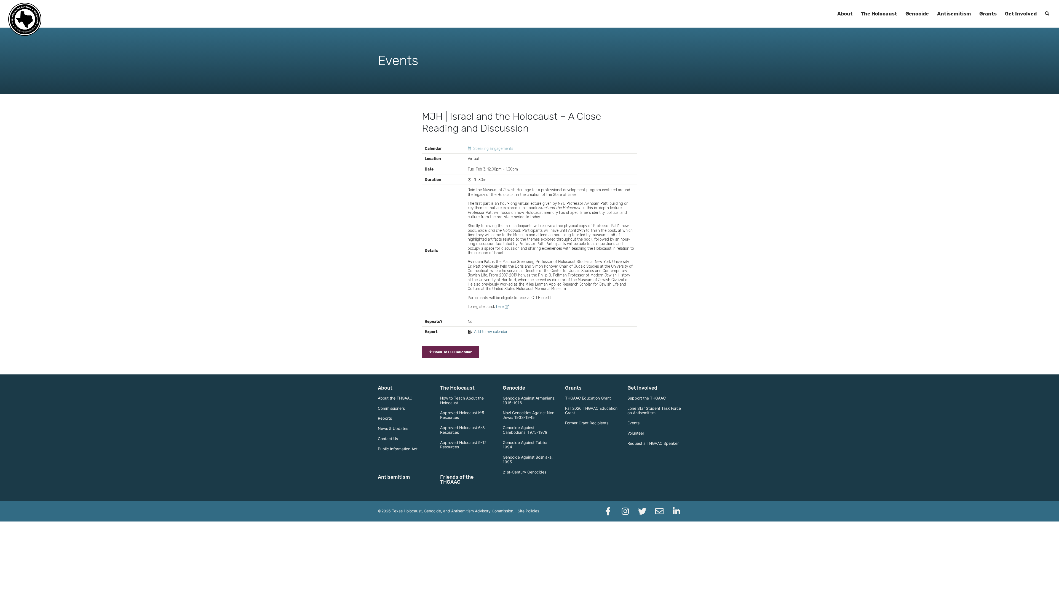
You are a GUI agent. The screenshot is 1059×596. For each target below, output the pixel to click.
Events (633, 423)
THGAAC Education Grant (588, 398)
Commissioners (391, 408)
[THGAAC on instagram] (625, 511)
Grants (988, 14)
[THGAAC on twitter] (642, 511)
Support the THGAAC (646, 398)
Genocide (917, 14)
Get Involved (1021, 14)
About (845, 14)
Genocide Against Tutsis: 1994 (525, 444)
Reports (385, 418)
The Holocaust (879, 14)
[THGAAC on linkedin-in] (676, 511)
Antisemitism (954, 14)
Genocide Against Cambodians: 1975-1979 (525, 430)
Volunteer (635, 433)
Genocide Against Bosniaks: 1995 (528, 459)
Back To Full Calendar (452, 352)
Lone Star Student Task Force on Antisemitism (654, 410)
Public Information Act (398, 448)
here (500, 306)
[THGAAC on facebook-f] (608, 511)
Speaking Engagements (493, 148)
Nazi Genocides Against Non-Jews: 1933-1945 (529, 415)
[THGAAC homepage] (24, 19)
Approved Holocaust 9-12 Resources (463, 444)
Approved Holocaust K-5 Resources (462, 415)
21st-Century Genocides (524, 472)
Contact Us (388, 438)
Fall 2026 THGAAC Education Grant (591, 410)
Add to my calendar (490, 331)
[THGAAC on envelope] (659, 511)
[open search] (1047, 14)
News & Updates (393, 428)
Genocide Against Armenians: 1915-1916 (529, 400)
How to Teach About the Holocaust (462, 400)
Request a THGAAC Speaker (653, 443)
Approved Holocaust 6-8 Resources (462, 430)
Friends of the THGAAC (457, 479)
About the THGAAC (395, 398)
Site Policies (528, 511)
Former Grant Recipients (586, 423)
